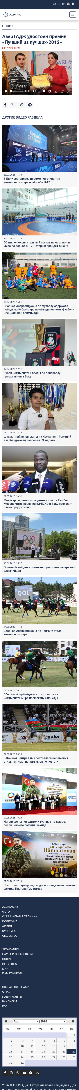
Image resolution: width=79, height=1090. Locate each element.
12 (43, 1046)
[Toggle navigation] (71, 15)
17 (22, 1051)
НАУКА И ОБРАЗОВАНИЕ (18, 954)
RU (59, 3)
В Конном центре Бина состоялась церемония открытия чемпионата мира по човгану (36, 759)
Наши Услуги (12, 996)
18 (32, 1051)
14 (63, 1046)
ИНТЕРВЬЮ (9, 963)
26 (43, 1057)
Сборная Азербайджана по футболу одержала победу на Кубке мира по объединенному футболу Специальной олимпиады (39, 309)
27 (53, 1057)
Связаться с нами (15, 987)
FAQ (4, 1006)
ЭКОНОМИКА (11, 949)
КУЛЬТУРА (9, 931)
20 (53, 1051)
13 (53, 1046)
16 (10, 1051)
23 (10, 1057)
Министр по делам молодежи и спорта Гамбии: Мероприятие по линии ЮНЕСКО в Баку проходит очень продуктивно (38, 504)
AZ (54, 3)
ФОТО (6, 911)
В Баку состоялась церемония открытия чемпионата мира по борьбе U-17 (32, 180)
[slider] (16, 91)
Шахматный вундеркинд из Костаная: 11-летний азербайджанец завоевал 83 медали (37, 438)
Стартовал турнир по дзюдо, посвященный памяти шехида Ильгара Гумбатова (39, 887)
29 (73, 1057)
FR (73, 3)
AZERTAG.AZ (10, 906)
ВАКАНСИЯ (9, 1001)
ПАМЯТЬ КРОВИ (12, 973)
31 (22, 1062)
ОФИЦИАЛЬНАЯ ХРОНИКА (19, 916)
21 (63, 1051)
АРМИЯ (7, 926)
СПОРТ (7, 26)
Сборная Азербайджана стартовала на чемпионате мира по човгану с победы (31, 696)
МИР (5, 968)
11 (32, 1046)
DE (68, 3)
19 (43, 1051)
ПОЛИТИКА (9, 921)
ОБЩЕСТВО (9, 935)
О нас (6, 991)
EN (63, 3)
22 (73, 1051)
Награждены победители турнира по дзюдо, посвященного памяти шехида (35, 823)
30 (10, 1062)
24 (22, 1057)
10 (22, 1046)
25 (32, 1057)
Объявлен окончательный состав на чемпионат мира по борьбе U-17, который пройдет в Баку (37, 244)
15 (73, 1046)
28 (63, 1057)
